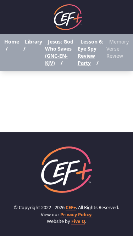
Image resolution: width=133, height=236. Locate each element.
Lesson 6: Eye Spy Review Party (90, 52)
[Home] (68, 17)
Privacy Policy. (76, 214)
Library (33, 41)
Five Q (78, 221)
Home (11, 41)
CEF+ (71, 207)
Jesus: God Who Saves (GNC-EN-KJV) (59, 52)
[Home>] (66, 169)
